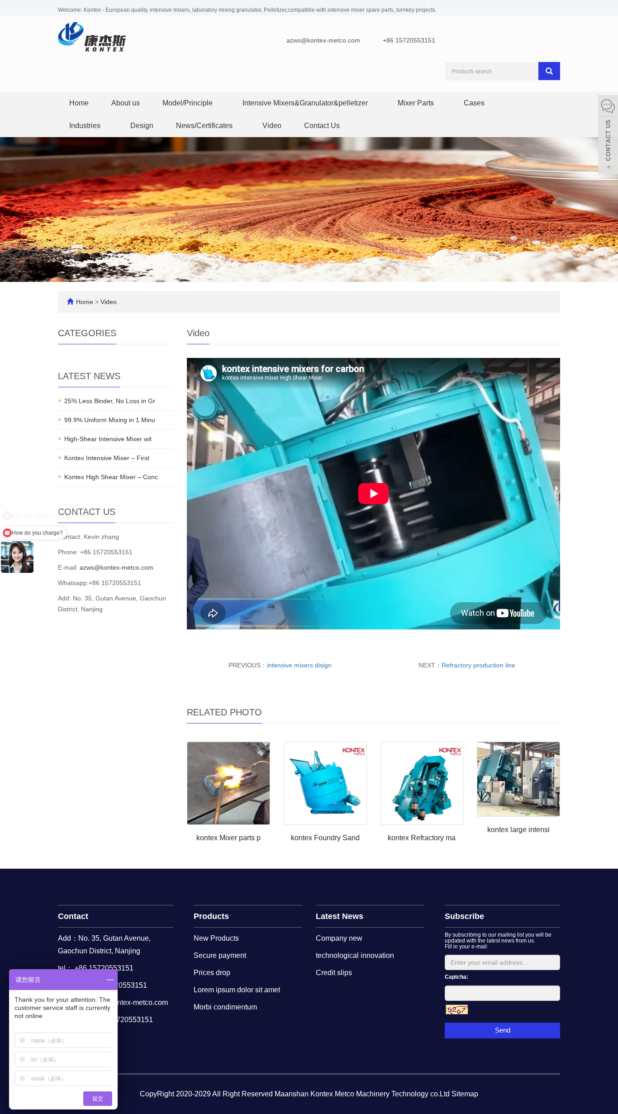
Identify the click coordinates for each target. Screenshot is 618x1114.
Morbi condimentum (225, 1007)
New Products (216, 938)
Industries (85, 125)
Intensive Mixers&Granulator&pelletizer (306, 103)
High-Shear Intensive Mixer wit (108, 439)
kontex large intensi (518, 829)
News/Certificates (205, 125)
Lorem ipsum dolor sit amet (237, 990)
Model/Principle (188, 103)
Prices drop (212, 972)
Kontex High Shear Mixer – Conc (111, 477)
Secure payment (220, 955)
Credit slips (334, 972)
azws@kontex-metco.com (323, 40)
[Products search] (549, 71)
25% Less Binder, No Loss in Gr (109, 401)
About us (125, 103)
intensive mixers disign (299, 665)
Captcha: (456, 977)
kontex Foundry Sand (325, 838)
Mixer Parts (417, 103)
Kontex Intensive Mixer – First (106, 458)
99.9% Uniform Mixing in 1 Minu (109, 420)
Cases (475, 103)
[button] (217, 103)
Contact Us (322, 125)
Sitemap (465, 1094)
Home (79, 103)
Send (502, 1030)
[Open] (608, 135)
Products (211, 916)
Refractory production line (478, 665)
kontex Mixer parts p (228, 838)
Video (271, 125)
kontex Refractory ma (422, 838)
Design (141, 125)
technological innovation (355, 955)
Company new (339, 938)
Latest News (339, 916)
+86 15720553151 (409, 40)
